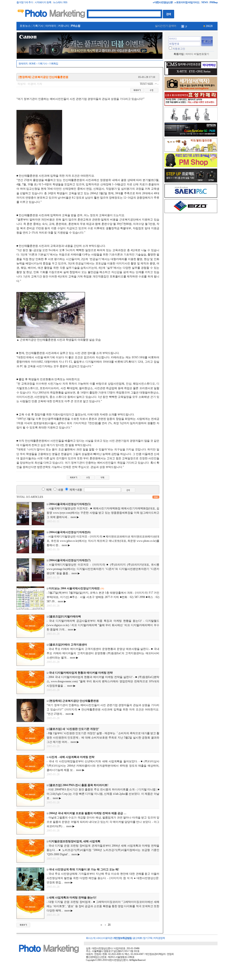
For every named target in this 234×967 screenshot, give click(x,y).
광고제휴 (137, 938)
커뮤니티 (63, 25)
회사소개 (90, 938)
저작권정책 (159, 938)
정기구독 (147, 938)
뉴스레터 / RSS (60, 2)
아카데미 (50, 25)
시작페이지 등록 (43, 2)
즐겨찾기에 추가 (24, 2)
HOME (32, 63)
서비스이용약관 (104, 938)
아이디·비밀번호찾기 (197, 54)
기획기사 (37, 25)
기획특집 (53, 63)
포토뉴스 (25, 25)
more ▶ (74, 517)
